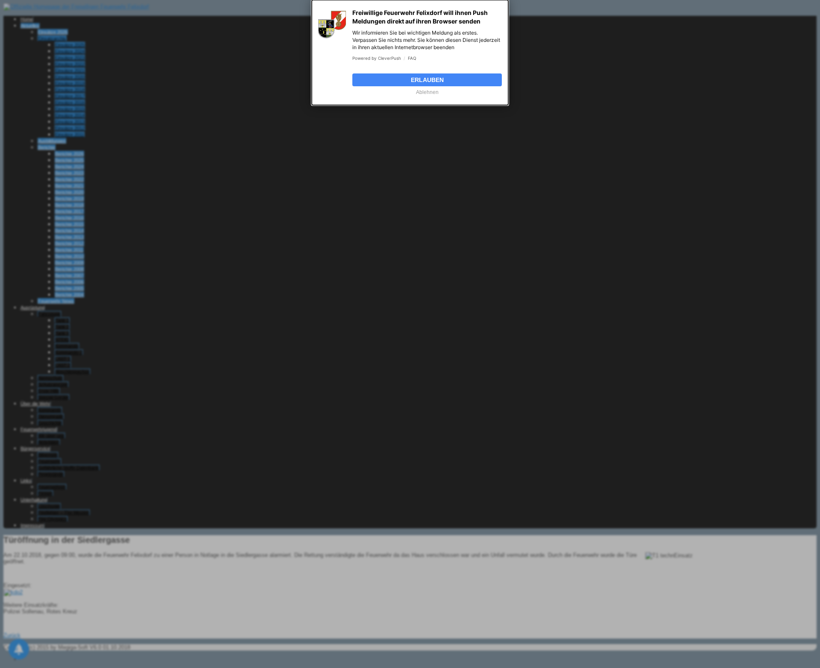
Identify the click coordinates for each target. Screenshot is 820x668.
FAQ (412, 58)
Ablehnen (427, 92)
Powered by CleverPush (376, 58)
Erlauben (427, 79)
